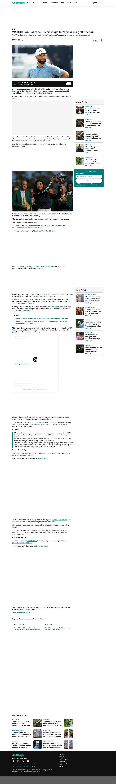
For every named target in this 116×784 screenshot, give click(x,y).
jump (14, 332)
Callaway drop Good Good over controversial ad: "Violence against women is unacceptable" (53, 745)
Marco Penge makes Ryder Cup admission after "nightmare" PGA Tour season (93, 149)
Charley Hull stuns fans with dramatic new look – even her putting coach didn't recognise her (53, 734)
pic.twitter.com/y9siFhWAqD (22, 455)
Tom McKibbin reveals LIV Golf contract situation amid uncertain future (21, 723)
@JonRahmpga (18, 453)
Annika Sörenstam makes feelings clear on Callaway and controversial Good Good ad (93, 311)
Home (14, 29)
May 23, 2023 (50, 231)
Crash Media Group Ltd (22, 766)
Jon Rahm (30, 91)
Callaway (35, 417)
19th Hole (71, 2)
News (29, 2)
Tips (62, 2)
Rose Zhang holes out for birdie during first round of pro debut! (57, 628)
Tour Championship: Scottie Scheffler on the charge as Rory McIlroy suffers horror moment (93, 123)
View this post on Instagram (22, 364)
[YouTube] (28, 762)
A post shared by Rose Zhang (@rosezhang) (35, 389)
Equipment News (17, 730)
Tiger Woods (25, 310)
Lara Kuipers (16, 39)
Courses (54, 2)
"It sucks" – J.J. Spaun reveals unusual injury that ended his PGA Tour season (52, 723)
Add (68, 84)
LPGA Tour (32, 619)
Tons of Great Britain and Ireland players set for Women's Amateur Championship (27, 628)
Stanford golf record (58, 307)
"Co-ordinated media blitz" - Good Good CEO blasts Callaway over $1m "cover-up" (21, 734)
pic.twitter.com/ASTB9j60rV (22, 543)
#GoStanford (17, 228)
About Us (61, 756)
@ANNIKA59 (32, 541)
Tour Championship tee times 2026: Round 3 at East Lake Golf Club (41, 319)
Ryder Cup (88, 144)
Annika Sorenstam (60, 520)
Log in (96, 3)
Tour (35, 2)
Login (60, 764)
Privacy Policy (81, 185)
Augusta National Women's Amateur (40, 266)
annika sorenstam (22, 619)
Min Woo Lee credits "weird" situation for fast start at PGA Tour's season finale (21, 745)
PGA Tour (40, 619)
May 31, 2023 (43, 458)
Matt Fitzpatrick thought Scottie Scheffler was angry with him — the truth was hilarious (93, 337)
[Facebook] (14, 762)
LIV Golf (15, 719)
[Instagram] (18, 762)
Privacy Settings (63, 763)
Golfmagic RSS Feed (64, 759)
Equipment (44, 2)
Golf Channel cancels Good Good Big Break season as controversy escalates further (93, 349)
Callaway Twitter (39, 424)
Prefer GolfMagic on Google (26, 83)
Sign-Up (61, 766)
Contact (61, 758)
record (34, 294)
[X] (23, 762)
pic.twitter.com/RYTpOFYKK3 (33, 228)
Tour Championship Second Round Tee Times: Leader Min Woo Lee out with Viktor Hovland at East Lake (93, 324)
